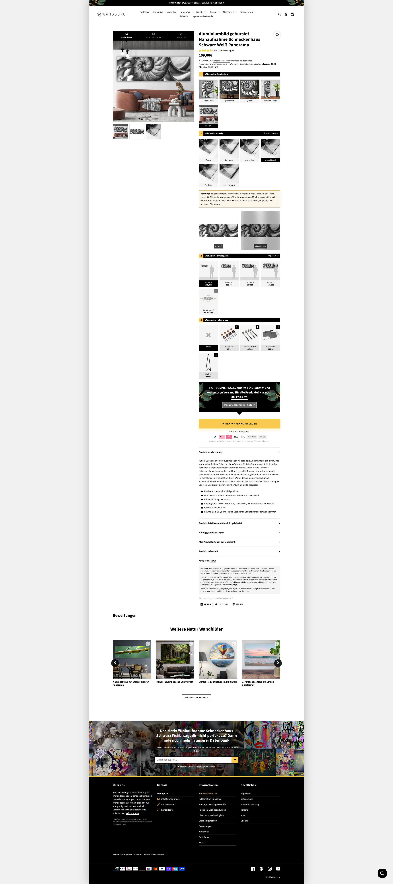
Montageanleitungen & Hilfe (212, 804)
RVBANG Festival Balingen (154, 854)
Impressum (246, 793)
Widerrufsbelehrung (250, 804)
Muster (276, 133)
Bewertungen (205, 826)
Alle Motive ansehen (196, 697)
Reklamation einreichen (210, 799)
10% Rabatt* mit (212, 3)
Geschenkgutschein (208, 820)
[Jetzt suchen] (235, 760)
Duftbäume (204, 837)
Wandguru (276, 877)
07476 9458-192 (168, 804)
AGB (243, 815)
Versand (244, 810)
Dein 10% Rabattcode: (238, 405)
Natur (213, 560)
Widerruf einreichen (208, 793)
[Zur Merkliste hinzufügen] (277, 35)
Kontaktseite (167, 810)
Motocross (138, 854)
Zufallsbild (204, 831)
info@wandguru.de (170, 799)
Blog (201, 842)
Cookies (244, 820)
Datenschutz (247, 799)
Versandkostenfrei (221, 60)
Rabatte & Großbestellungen (212, 810)
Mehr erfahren (132, 813)
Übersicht (267, 133)
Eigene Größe (273, 255)
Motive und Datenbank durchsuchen (198, 766)
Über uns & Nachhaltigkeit (211, 815)
